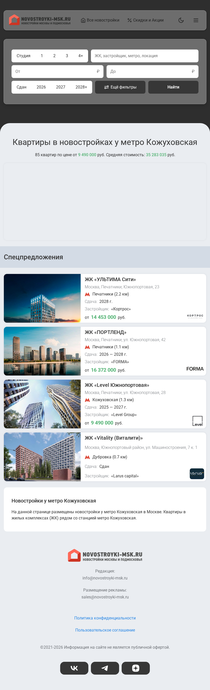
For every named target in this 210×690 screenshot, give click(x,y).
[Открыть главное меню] (195, 20)
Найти (173, 87)
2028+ (81, 87)
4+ (80, 55)
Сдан (21, 87)
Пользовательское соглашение (105, 630)
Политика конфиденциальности (105, 618)
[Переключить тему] (180, 20)
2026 (41, 87)
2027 (60, 87)
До (113, 71)
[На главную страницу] (39, 23)
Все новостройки (103, 20)
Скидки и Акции (148, 20)
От (17, 71)
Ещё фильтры (123, 87)
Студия (23, 55)
